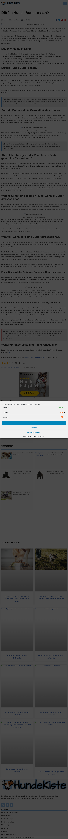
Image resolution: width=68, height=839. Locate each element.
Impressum (42, 436)
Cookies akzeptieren (34, 422)
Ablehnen (34, 427)
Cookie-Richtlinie (27, 436)
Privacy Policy (35, 436)
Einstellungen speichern (34, 432)
